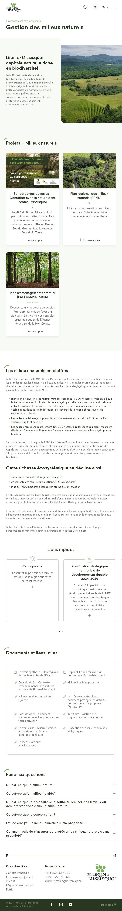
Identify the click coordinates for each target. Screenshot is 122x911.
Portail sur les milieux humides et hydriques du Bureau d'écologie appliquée (37, 731)
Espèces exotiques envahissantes (29, 743)
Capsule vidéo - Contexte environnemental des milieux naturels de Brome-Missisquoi (36, 686)
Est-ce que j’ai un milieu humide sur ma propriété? (45, 823)
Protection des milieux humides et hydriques (87, 729)
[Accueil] (13, 7)
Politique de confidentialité (19, 906)
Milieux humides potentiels (84, 682)
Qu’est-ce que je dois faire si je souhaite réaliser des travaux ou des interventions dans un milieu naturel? (56, 804)
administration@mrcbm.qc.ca (63, 881)
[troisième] (108, 905)
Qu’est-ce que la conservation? (30, 814)
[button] (59, 631)
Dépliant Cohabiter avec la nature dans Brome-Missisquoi (86, 673)
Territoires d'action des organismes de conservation (85, 715)
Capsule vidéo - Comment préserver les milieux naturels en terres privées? (38, 717)
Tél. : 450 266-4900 (58, 872)
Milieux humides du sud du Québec (34, 698)
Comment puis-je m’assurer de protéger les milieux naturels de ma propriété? (57, 833)
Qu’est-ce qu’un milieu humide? (31, 793)
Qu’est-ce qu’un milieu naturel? (31, 785)
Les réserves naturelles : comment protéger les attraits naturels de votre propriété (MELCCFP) (87, 701)
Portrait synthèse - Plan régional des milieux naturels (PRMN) (38, 673)
